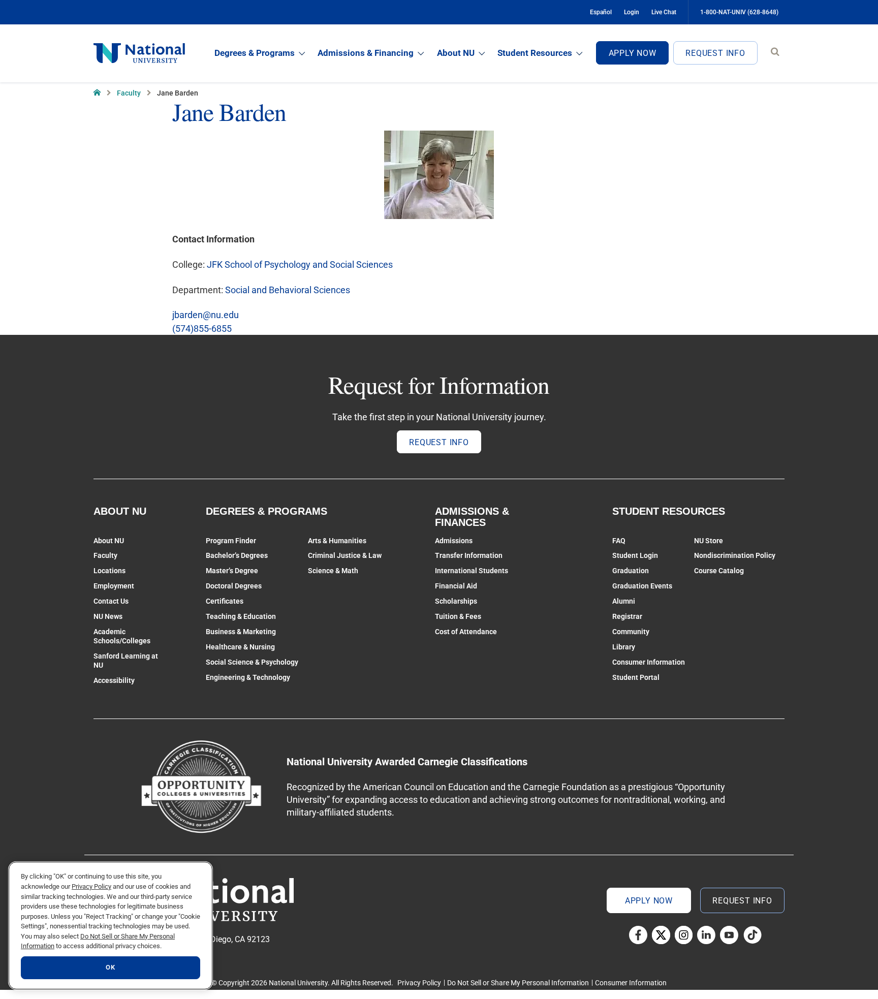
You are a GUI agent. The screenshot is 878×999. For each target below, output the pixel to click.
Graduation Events (642, 586)
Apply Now (632, 53)
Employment (113, 586)
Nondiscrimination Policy (734, 555)
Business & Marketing (241, 632)
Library (623, 647)
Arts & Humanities (337, 541)
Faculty (129, 93)
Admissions (454, 541)
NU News (107, 616)
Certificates (224, 601)
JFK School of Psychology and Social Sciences (300, 264)
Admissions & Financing (366, 53)
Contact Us (111, 601)
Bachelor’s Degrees (237, 555)
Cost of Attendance (466, 632)
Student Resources (534, 53)
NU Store (708, 541)
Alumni (623, 601)
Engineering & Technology (248, 677)
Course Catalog (719, 571)
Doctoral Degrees (234, 586)
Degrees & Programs (254, 53)
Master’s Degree (232, 571)
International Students (471, 571)
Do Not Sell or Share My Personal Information (518, 983)
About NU (456, 53)
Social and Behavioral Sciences (287, 290)
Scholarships (456, 601)
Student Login (635, 555)
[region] (110, 925)
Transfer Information (469, 555)
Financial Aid (456, 586)
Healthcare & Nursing (240, 647)
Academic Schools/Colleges (121, 636)
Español (601, 12)
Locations (109, 571)
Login (631, 12)
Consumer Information (648, 662)
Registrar (627, 616)
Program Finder (231, 541)
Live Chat (663, 12)
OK (110, 968)
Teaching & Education (241, 616)
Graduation (630, 571)
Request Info (715, 53)
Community (630, 632)
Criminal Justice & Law (345, 555)
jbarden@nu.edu (205, 314)
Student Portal (636, 677)
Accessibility (114, 680)
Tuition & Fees (458, 616)
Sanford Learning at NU (125, 660)
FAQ (618, 541)
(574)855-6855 (202, 328)
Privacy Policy (419, 983)
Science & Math (333, 571)
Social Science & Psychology (252, 662)
